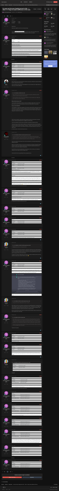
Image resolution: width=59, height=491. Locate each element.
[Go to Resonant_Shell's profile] (6, 134)
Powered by (53, 489)
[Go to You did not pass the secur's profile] (6, 20)
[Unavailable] (27, 274)
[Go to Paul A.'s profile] (6, 81)
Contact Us (3, 489)
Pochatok (6, 247)
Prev (4, 471)
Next (10, 471)
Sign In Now (32, 477)
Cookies (7, 489)
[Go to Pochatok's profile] (6, 244)
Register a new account (12, 477)
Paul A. (6, 84)
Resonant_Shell (6, 136)
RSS (9, 489)
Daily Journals (20, 12)
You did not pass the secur (7, 12)
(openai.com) (38, 272)
